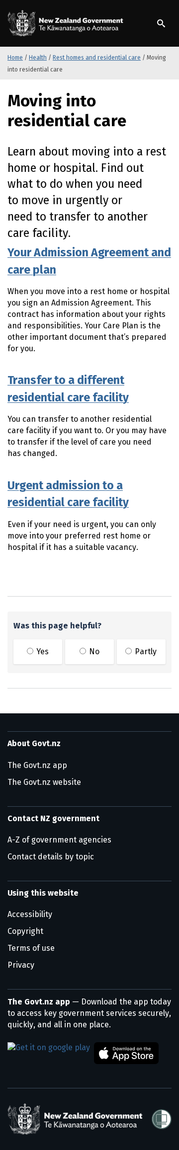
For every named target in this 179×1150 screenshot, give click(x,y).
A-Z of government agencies (59, 839)
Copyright (25, 931)
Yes (41, 651)
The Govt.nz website (44, 782)
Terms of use (31, 948)
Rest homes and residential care (97, 57)
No (93, 651)
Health (38, 57)
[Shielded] (162, 1119)
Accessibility (29, 914)
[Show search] (161, 23)
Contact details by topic (50, 856)
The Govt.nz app (37, 765)
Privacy (20, 965)
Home (15, 57)
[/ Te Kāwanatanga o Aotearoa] (67, 23)
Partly (145, 651)
